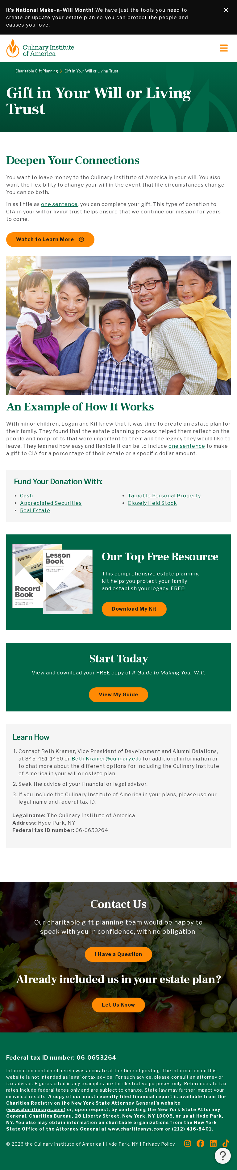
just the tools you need (149, 10)
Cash (26, 496)
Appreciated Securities (51, 503)
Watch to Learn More (45, 239)
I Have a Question (118, 954)
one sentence (59, 204)
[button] (223, 1155)
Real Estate (35, 510)
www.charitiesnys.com (36, 1109)
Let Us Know (118, 1005)
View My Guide (118, 695)
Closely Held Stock (152, 503)
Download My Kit (134, 609)
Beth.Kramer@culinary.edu (107, 759)
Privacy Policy (159, 1144)
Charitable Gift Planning (36, 71)
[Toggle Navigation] (224, 48)
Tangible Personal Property (164, 496)
